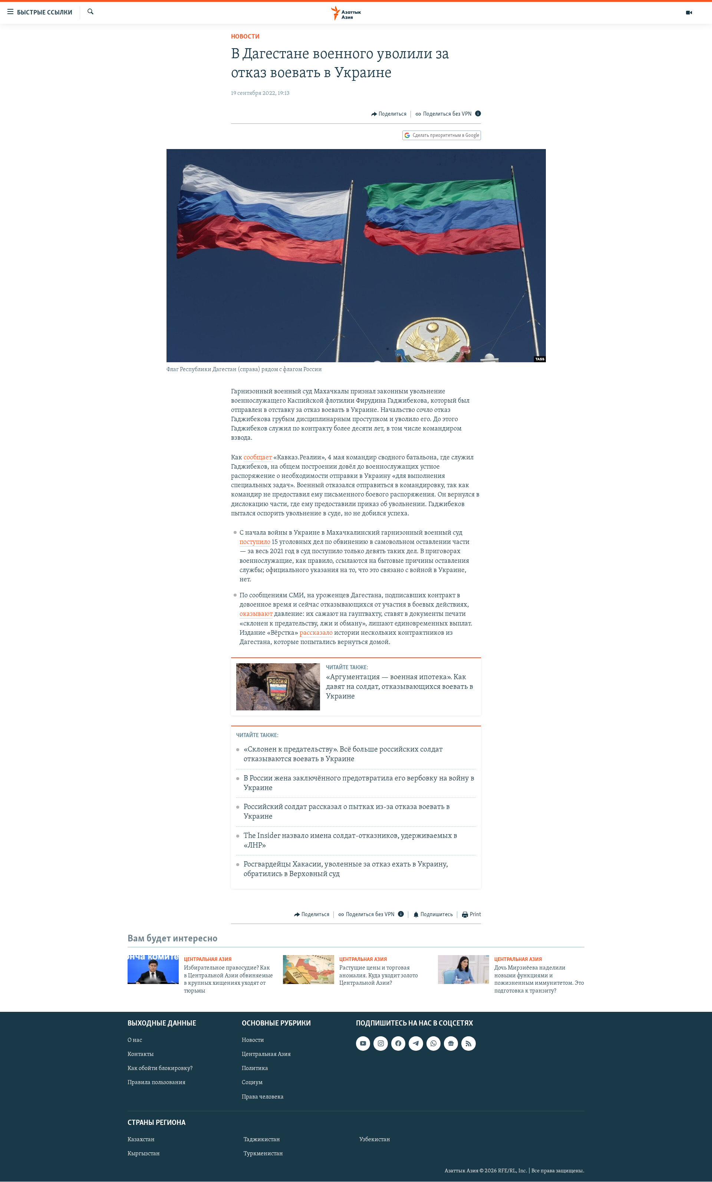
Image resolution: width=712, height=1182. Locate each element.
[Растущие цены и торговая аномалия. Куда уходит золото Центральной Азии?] (308, 969)
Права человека (263, 1097)
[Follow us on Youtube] (363, 1043)
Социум (252, 1083)
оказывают (256, 614)
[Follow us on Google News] (451, 1043)
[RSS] (468, 1043)
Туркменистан (263, 1154)
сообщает (258, 458)
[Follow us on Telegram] (416, 1043)
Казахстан (141, 1140)
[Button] (389, 114)
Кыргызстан (144, 1154)
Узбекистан (374, 1140)
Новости (245, 37)
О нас (135, 1040)
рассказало (316, 633)
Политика (255, 1069)
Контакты (141, 1054)
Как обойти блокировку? (160, 1069)
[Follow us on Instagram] (380, 1043)
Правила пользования (156, 1083)
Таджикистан (262, 1140)
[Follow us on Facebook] (398, 1043)
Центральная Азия (208, 960)
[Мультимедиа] (689, 12)
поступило (255, 542)
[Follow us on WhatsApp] (433, 1043)
